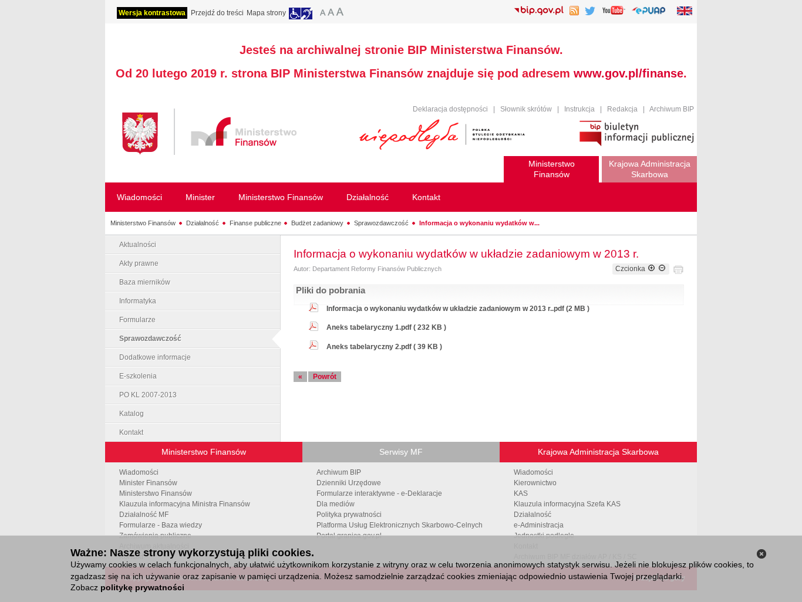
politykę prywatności (142, 587)
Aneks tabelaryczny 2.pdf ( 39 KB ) (384, 347)
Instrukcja (579, 109)
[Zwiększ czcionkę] (651, 269)
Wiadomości (139, 472)
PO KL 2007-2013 (148, 395)
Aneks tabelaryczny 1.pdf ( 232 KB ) (386, 327)
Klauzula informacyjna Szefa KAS (567, 504)
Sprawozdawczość (381, 222)
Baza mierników (144, 282)
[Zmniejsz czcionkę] (662, 269)
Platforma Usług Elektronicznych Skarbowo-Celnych (399, 525)
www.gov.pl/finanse (628, 73)
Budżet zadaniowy (317, 222)
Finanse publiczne (255, 222)
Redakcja (622, 109)
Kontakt (131, 432)
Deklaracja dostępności (450, 109)
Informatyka (137, 301)
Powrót (324, 377)
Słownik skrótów (526, 109)
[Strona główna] (235, 133)
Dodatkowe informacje (155, 357)
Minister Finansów (148, 483)
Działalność (202, 222)
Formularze (137, 320)
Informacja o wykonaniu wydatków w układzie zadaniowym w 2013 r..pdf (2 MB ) (457, 309)
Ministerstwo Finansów (143, 222)
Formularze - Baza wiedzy (160, 525)
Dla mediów (335, 504)
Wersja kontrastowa (152, 13)
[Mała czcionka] (321, 13)
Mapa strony (266, 13)
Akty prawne (139, 263)
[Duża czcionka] (341, 13)
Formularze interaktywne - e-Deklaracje (379, 493)
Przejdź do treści (217, 13)
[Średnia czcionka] (330, 13)
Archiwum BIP (671, 109)
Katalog (131, 414)
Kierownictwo (535, 483)
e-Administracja (539, 525)
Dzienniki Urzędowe (348, 483)
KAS (521, 493)
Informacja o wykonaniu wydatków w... (479, 222)
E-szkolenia (138, 376)
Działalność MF (144, 514)
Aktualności (137, 245)
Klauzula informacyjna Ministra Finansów (184, 504)
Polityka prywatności (349, 514)
